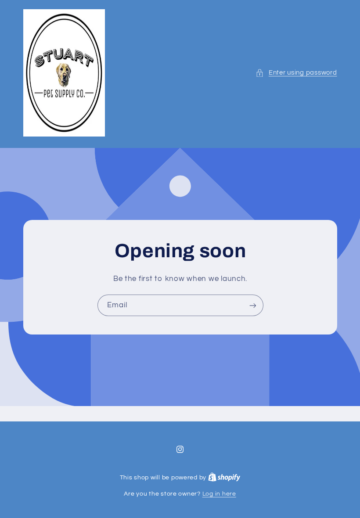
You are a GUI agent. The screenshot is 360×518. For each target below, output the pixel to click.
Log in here (219, 494)
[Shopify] (224, 478)
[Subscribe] (252, 305)
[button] (296, 73)
